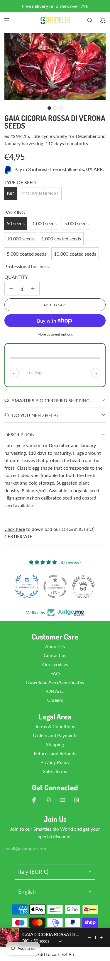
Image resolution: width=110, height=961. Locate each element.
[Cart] (102, 20)
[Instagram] (48, 800)
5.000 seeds (76, 223)
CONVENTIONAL (40, 193)
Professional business (26, 266)
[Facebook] (34, 800)
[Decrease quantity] (11, 288)
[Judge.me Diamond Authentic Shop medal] (27, 586)
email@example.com (25, 848)
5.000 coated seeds (26, 254)
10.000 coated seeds (75, 254)
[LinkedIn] (76, 800)
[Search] (89, 20)
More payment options (55, 334)
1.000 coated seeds (61, 238)
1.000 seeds (44, 223)
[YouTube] (62, 800)
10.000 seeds (20, 238)
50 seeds (16, 223)
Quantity (16, 277)
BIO (11, 193)
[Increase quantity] (32, 288)
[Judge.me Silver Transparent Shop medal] (55, 586)
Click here (14, 529)
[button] (49, 108)
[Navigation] (6, 20)
